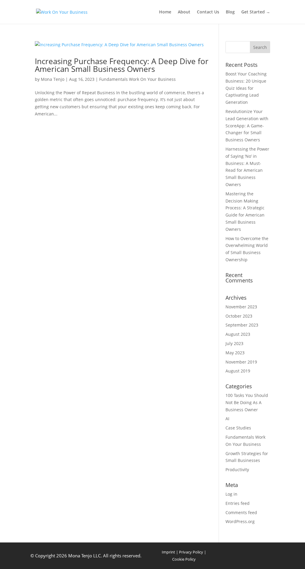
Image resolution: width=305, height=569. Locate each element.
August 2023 (237, 334)
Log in (231, 494)
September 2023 (241, 325)
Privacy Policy (191, 552)
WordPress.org (240, 521)
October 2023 (238, 316)
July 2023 (234, 343)
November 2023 (241, 307)
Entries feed (237, 503)
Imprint (168, 552)
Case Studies (238, 428)
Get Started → (255, 12)
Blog (230, 12)
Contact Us (208, 12)
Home (165, 12)
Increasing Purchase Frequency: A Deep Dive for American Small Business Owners (121, 65)
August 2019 (237, 371)
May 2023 (235, 352)
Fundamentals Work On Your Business (137, 79)
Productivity (237, 469)
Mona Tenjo (52, 79)
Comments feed (241, 512)
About (184, 12)
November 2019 (241, 362)
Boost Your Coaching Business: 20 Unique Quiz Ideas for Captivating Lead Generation (246, 88)
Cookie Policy (184, 559)
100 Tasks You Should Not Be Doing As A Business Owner (246, 402)
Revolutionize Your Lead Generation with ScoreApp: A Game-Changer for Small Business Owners (246, 126)
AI (227, 418)
